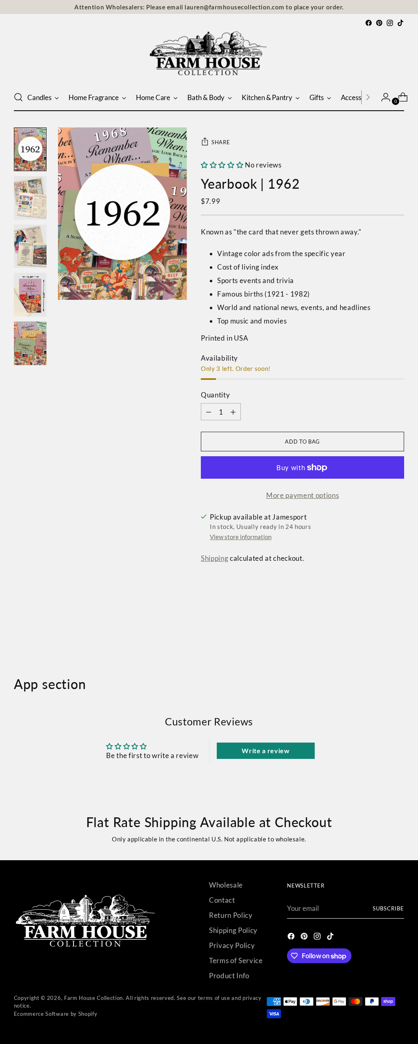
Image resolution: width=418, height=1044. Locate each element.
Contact (222, 900)
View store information (240, 536)
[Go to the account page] (382, 97)
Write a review (265, 750)
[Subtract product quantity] (233, 412)
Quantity (215, 394)
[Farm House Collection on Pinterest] (379, 23)
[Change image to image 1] (30, 149)
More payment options (302, 495)
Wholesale (226, 885)
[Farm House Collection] (209, 56)
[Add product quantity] (208, 412)
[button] (222, 165)
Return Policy (231, 915)
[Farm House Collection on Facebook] (368, 23)
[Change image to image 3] (30, 246)
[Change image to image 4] (30, 295)
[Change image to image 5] (30, 343)
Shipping (214, 558)
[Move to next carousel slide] (397, 633)
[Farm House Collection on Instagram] (390, 23)
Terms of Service (236, 960)
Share (220, 142)
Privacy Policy (232, 945)
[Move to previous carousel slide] (378, 633)
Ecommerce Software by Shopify (55, 1014)
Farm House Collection (93, 998)
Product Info (229, 975)
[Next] (368, 97)
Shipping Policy (233, 930)
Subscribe (388, 908)
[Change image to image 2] (30, 198)
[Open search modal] (18, 97)
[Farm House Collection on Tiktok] (400, 23)
